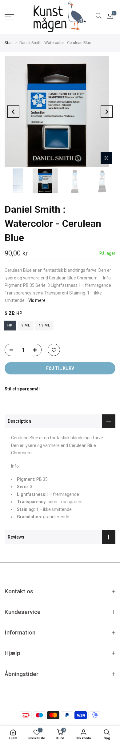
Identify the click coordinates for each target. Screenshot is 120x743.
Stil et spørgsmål (22, 388)
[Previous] (13, 111)
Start (9, 42)
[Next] (107, 111)
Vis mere (36, 300)
